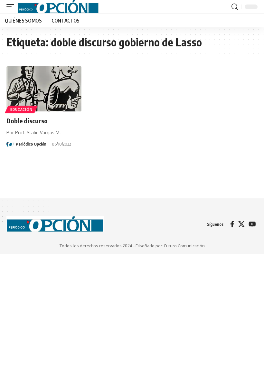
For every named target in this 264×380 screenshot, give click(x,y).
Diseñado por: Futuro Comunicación (170, 245)
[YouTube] (252, 224)
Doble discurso (27, 121)
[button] (11, 7)
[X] (241, 224)
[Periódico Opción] (58, 7)
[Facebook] (232, 224)
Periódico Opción (31, 144)
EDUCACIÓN (21, 109)
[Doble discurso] (43, 88)
